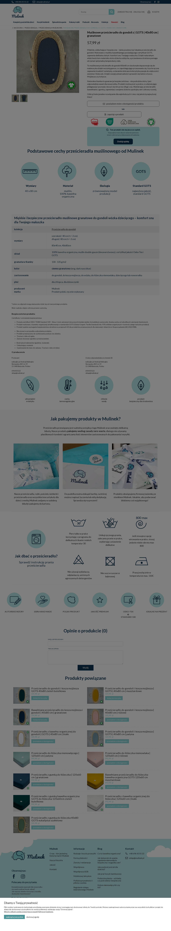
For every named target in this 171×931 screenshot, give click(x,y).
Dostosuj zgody (32, 917)
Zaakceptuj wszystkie (14, 917)
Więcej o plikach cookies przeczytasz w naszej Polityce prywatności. (28, 912)
